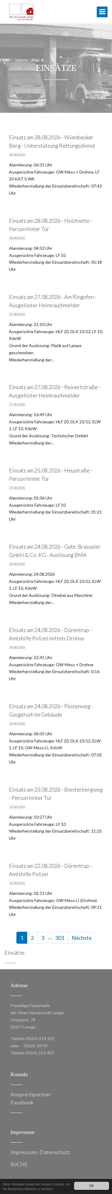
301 (59, 937)
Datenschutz (55, 1152)
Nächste (82, 937)
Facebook (22, 1102)
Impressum (23, 1152)
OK (91, 1185)
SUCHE (19, 1164)
